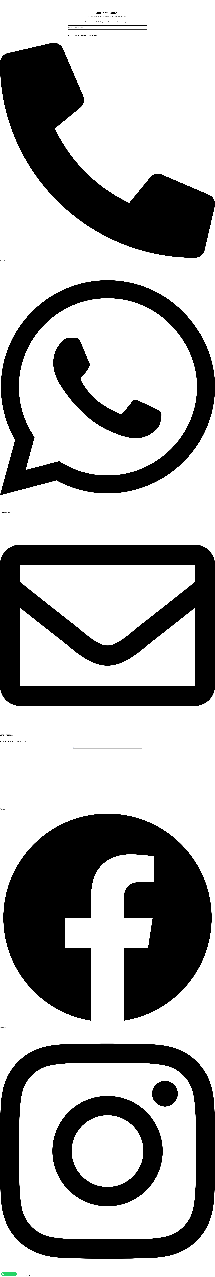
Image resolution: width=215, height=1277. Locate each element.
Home (2, 63)
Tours (6, 63)
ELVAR (28, 1276)
